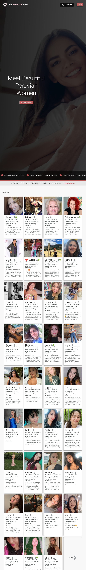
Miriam (28, 217)
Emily (67, 345)
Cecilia (28, 302)
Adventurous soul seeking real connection (53, 568)
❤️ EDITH (30, 260)
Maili (8, 302)
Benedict (69, 472)
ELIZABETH (70, 302)
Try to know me (49, 527)
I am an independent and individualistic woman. (32, 400)
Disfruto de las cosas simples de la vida (33, 312)
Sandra (48, 472)
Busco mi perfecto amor (51, 355)
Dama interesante (50, 227)
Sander (28, 472)
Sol (26, 515)
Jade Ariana (11, 387)
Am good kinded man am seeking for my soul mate (73, 440)
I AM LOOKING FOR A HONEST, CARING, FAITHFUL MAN (13, 270)
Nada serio (8, 397)
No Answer (8, 441)
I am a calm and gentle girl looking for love (33, 483)
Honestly (7, 525)
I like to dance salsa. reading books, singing (33, 443)
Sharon (48, 558)
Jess (47, 345)
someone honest (69, 483)
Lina (27, 387)
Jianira (8, 345)
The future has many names (72, 227)
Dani (7, 472)
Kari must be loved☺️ (71, 525)
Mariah (8, 260)
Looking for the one (10, 483)
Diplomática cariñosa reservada (53, 312)
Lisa (67, 387)
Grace (67, 430)
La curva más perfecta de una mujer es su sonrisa (73, 355)
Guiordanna (70, 217)
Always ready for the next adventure (33, 525)
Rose (7, 558)
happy (48, 387)
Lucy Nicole (50, 260)
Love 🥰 (27, 270)
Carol (8, 430)
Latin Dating (15, 183)
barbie (28, 430)
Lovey (8, 515)
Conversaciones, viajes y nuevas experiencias (73, 270)
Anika (47, 430)
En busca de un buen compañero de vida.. (13, 227)
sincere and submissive (71, 485)
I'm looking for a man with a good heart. (33, 440)
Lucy (47, 515)
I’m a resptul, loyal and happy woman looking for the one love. (13, 486)
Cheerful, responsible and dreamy (72, 528)
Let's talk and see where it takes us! (73, 397)
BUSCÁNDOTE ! (29, 227)
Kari (67, 515)
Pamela (68, 260)
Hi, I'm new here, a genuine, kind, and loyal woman (53, 270)
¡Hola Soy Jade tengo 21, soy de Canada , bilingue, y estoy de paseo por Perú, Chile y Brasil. (13, 402)
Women (25, 183)
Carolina (49, 302)
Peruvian (45, 183)
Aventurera (28, 568)
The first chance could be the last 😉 (53, 525)
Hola (27, 345)
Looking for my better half (52, 440)
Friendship (35, 183)
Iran (47, 217)
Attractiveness (56, 183)
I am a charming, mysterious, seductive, (53, 397)
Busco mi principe (30, 355)
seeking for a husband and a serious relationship (53, 483)
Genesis (29, 558)
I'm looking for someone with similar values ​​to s (33, 397)
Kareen (8, 217)
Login (80, 5)
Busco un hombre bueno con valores (73, 312)
